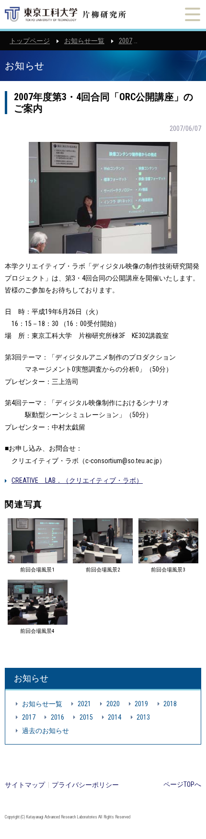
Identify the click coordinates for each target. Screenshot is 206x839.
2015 (86, 717)
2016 (57, 717)
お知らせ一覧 (84, 41)
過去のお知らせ (45, 730)
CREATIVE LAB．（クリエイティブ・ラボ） (77, 480)
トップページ (30, 41)
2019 (141, 704)
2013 (143, 717)
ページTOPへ (182, 784)
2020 (112, 704)
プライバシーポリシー (85, 785)
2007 (125, 41)
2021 (84, 704)
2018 (170, 704)
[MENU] (192, 14)
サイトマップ (25, 785)
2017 (28, 717)
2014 (114, 717)
